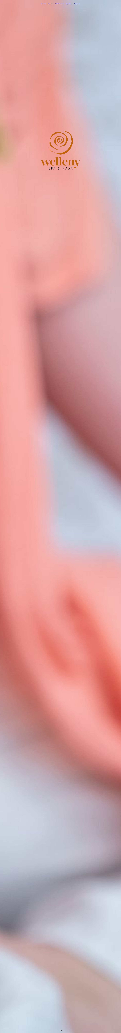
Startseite (43, 4)
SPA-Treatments (59, 4)
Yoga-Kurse (69, 4)
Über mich (50, 4)
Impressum (77, 4)
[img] (60, 516)
